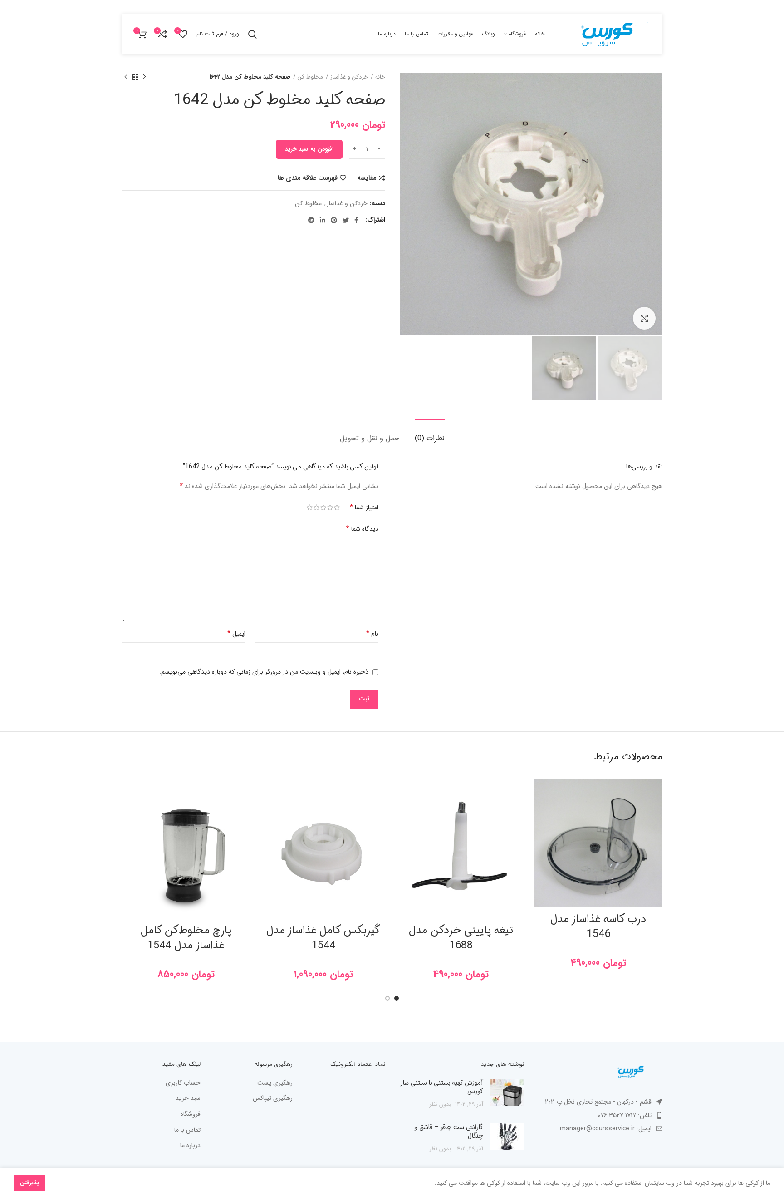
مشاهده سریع (540, 834)
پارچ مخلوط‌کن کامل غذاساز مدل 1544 (186, 938)
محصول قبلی (144, 77)
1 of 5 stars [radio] (336, 508)
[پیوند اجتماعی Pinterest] (334, 220)
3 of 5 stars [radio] (323, 508)
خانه (380, 77)
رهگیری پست (275, 1083)
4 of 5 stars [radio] (316, 508)
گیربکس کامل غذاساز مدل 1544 (323, 938)
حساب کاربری (183, 1083)
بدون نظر (440, 1104)
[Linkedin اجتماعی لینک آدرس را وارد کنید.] (322, 220)
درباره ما (190, 1145)
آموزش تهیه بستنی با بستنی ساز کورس (442, 1087)
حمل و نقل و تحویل (369, 438)
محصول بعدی (126, 77)
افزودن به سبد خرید (309, 149)
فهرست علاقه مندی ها (308, 178)
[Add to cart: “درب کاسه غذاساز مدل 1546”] (540, 814)
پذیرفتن (29, 1182)
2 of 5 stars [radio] (330, 508)
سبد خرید (188, 1098)
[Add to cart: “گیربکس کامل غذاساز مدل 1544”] (266, 814)
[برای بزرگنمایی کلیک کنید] (644, 318)
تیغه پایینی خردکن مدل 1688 (461, 938)
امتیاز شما (364, 508)
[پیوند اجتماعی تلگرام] (311, 220)
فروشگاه (191, 1114)
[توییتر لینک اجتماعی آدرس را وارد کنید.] (346, 220)
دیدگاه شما (362, 528)
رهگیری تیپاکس (273, 1098)
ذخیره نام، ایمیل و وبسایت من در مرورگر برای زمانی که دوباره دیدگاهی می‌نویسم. (263, 672)
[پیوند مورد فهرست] (600, 1115)
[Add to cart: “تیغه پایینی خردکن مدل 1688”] (403, 814)
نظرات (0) (430, 438)
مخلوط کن (310, 77)
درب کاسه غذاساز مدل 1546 (598, 927)
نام (372, 633)
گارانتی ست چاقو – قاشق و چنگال (448, 1131)
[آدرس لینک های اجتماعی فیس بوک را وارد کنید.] (356, 220)
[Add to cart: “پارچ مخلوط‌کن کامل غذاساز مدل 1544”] (128, 814)
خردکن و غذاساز (349, 77)
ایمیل (236, 633)
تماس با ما (187, 1130)
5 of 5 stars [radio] (309, 508)
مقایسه (367, 178)
